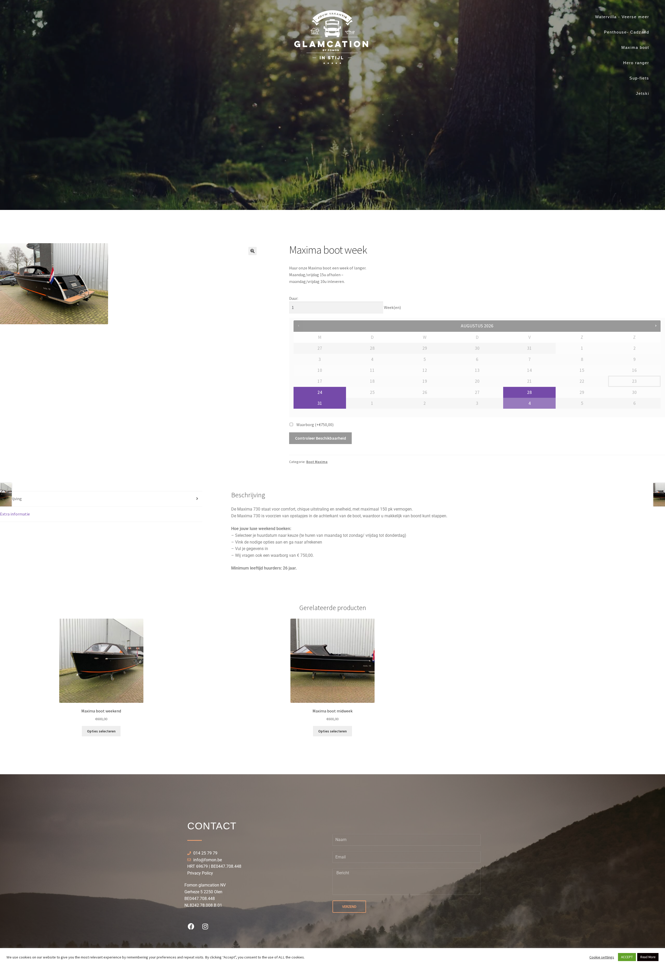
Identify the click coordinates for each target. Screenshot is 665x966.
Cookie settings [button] (601, 957)
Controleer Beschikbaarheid (320, 438)
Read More (647, 957)
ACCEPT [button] (627, 957)
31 (319, 403)
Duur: (293, 298)
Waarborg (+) (315, 424)
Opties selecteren (101, 731)
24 (319, 392)
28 (529, 392)
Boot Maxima (317, 461)
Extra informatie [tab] (15, 514)
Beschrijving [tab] (11, 498)
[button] (252, 251)
